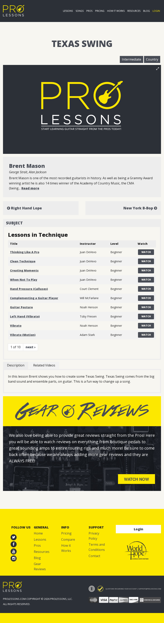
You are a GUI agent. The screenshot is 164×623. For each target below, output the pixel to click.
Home (38, 533)
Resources (133, 11)
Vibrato (15, 325)
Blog (146, 11)
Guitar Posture (21, 307)
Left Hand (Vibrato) (25, 316)
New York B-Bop (138, 208)
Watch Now (136, 479)
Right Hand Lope (26, 208)
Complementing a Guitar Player (34, 298)
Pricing (99, 11)
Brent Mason (27, 165)
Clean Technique (22, 261)
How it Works (116, 11)
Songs (80, 11)
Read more (30, 188)
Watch (146, 252)
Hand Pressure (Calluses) (29, 289)
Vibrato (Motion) (22, 335)
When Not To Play (23, 280)
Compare (68, 539)
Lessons (68, 11)
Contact (94, 556)
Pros (89, 11)
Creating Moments (24, 270)
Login (156, 11)
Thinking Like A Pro (24, 252)
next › (30, 347)
